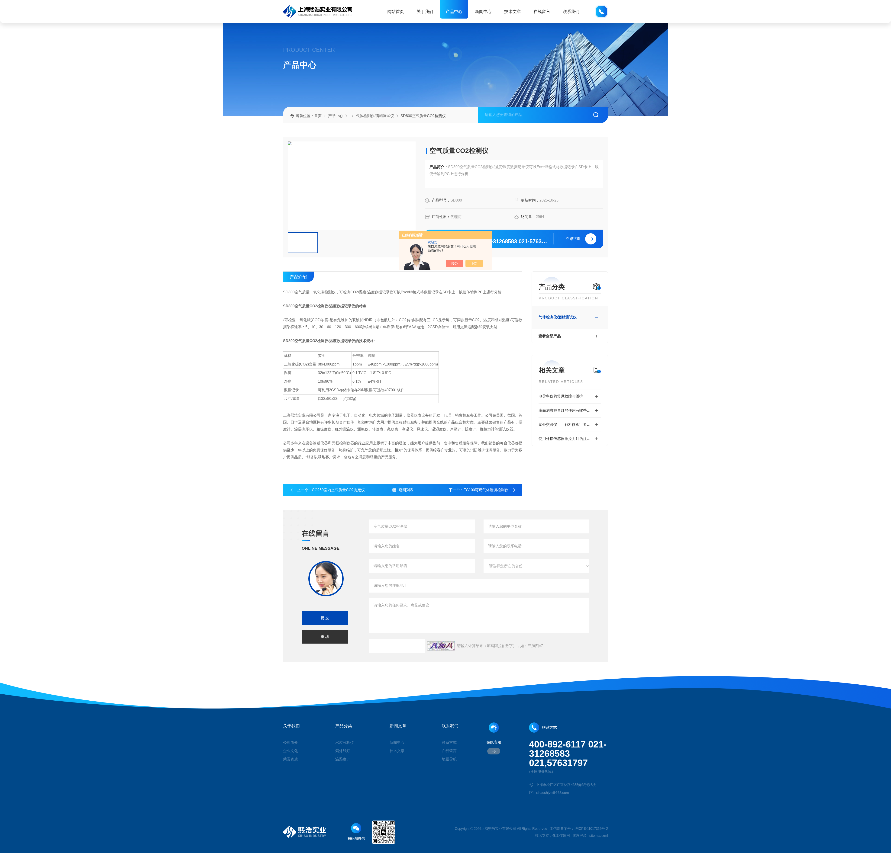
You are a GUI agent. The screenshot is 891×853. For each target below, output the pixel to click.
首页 (318, 116)
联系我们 (571, 11)
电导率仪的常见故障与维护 (561, 396)
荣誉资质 (290, 759)
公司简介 (290, 742)
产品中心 (454, 11)
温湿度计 (342, 759)
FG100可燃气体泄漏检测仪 (486, 490)
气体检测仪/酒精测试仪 (375, 116)
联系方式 (449, 742)
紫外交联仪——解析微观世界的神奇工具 (570, 424)
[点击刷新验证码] (441, 646)
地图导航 (449, 759)
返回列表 (406, 490)
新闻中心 (483, 11)
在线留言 (541, 11)
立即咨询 (573, 239)
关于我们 (424, 11)
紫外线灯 (342, 751)
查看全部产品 (550, 336)
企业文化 (290, 751)
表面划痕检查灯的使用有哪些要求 (566, 410)
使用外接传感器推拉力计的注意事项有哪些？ (570, 439)
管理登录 (580, 835)
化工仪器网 (561, 835)
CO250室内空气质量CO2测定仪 (338, 490)
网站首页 (395, 11)
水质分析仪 (344, 742)
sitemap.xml (598, 835)
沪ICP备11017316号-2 (591, 829)
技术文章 (512, 11)
